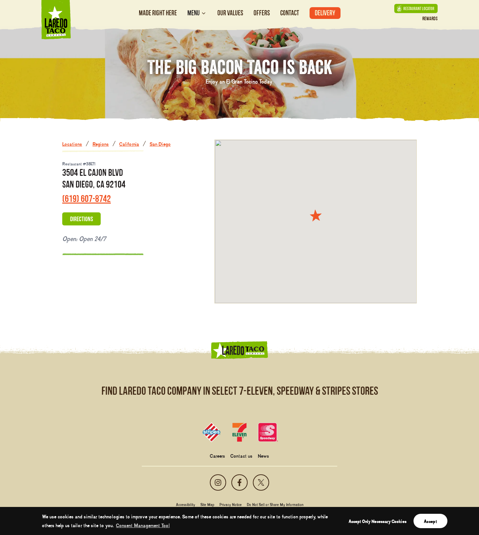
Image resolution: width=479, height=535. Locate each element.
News (263, 455)
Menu (193, 13)
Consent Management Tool (143, 525)
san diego (160, 143)
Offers (262, 13)
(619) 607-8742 (86, 198)
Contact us (241, 455)
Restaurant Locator (418, 8)
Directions (81, 218)
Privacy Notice (231, 504)
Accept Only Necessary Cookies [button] (378, 521)
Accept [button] (430, 521)
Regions (101, 143)
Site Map (207, 504)
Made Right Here (158, 13)
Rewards (430, 18)
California (129, 143)
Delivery (325, 13)
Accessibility (185, 504)
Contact (289, 13)
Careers (217, 455)
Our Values (230, 13)
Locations (72, 143)
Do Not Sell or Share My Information (275, 504)
